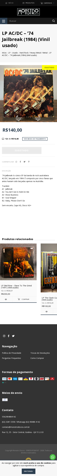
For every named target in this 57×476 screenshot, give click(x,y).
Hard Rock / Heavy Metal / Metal (33, 52)
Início (4, 52)
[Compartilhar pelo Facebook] (20, 161)
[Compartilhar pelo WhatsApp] (16, 161)
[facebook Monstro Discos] (8, 336)
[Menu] (3, 21)
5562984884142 (9, 416)
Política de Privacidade (11, 353)
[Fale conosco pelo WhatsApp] (53, 457)
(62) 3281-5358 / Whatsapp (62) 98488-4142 (21, 422)
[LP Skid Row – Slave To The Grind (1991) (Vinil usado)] (6, 299)
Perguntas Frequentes (11, 358)
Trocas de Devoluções (40, 353)
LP (9, 52)
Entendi (28, 471)
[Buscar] (53, 20)
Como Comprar (37, 358)
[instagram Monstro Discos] (4, 336)
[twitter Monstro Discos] (13, 336)
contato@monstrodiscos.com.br (16, 427)
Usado (15, 52)
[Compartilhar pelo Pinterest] (29, 161)
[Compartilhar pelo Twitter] (25, 161)
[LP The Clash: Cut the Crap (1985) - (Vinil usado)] (47, 312)
